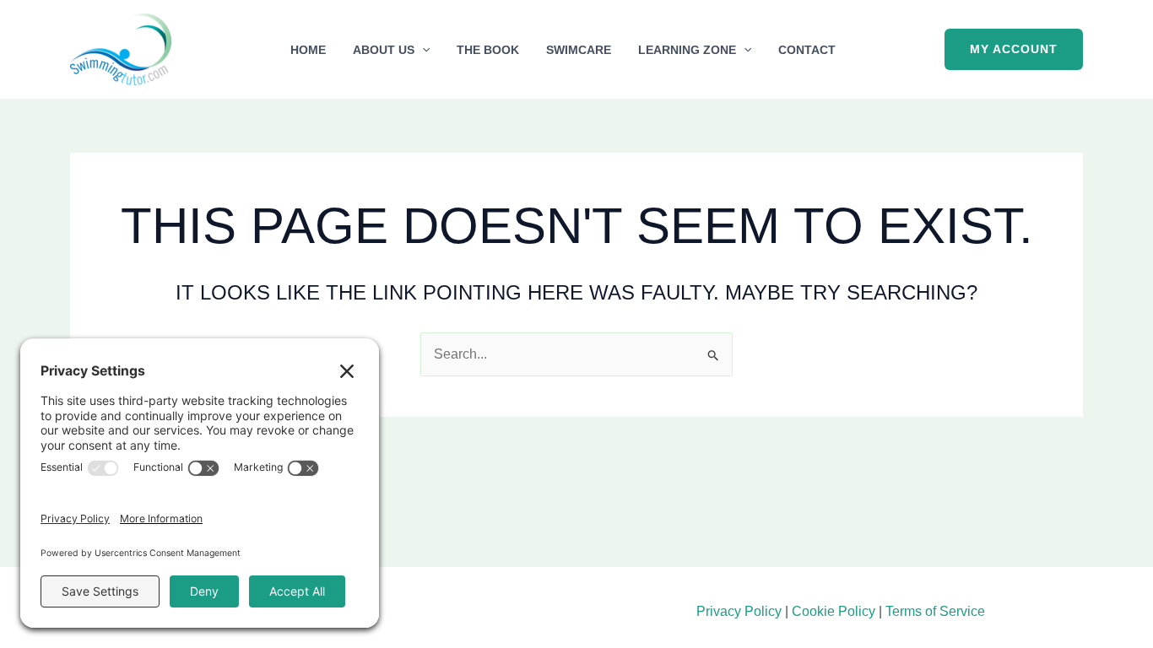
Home (308, 50)
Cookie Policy (833, 611)
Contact (807, 50)
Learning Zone (687, 50)
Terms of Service (935, 611)
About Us (383, 50)
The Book (488, 50)
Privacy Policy (739, 611)
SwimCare (578, 50)
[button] (422, 50)
